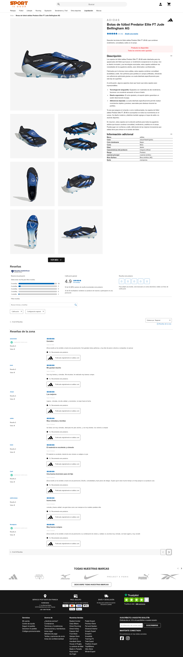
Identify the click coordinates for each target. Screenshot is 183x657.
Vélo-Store (89, 649)
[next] (181, 569)
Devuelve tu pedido (106, 604)
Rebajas (13, 11)
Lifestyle (29, 11)
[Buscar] (58, 4)
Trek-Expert (89, 641)
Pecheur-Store (90, 623)
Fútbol (21, 11)
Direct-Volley (74, 628)
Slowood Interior (91, 628)
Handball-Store (75, 641)
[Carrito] (169, 4)
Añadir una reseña (131, 34)
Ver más (54, 260)
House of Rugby (75, 644)
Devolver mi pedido (29, 628)
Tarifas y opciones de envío (54, 636)
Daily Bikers (74, 623)
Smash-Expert (90, 631)
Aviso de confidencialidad (54, 639)
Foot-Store (73, 633)
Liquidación (88, 11)
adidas (113, 20)
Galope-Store (74, 636)
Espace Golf (74, 631)
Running (38, 11)
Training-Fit (89, 639)
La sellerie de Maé (76, 646)
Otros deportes (76, 11)
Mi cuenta (26, 621)
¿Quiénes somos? (51, 621)
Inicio (12, 15)
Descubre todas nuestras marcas (91, 584)
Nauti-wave (73, 651)
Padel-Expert (90, 621)
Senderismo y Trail (61, 11)
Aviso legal (48, 631)
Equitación (48, 11)
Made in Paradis (75, 649)
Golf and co (73, 639)
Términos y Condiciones (53, 626)
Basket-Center (74, 621)
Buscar (91, 4)
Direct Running (75, 626)
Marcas (98, 11)
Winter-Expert (90, 651)
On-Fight (72, 654)
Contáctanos (45, 603)
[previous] (178, 569)
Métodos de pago (50, 633)
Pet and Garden (91, 626)
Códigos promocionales (31, 631)
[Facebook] (122, 638)
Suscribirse (152, 625)
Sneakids (88, 636)
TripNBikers (89, 646)
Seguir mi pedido (28, 626)
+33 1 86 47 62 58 (45, 609)
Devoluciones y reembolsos (54, 628)
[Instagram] (128, 638)
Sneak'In (88, 633)
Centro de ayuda (28, 623)
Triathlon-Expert (91, 644)
